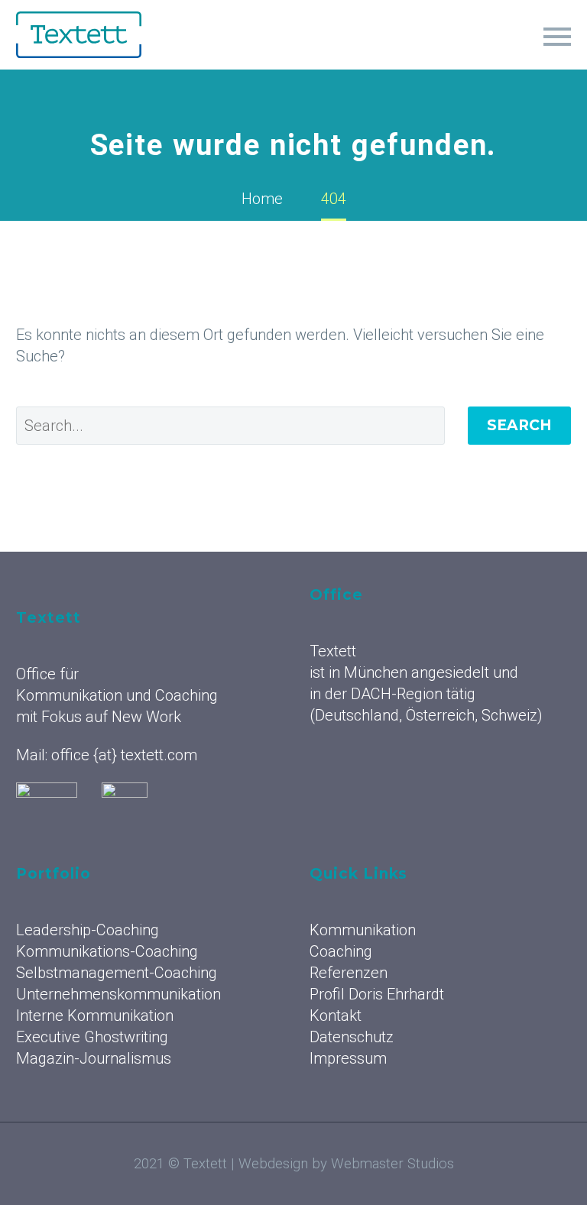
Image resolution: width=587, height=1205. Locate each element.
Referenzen (349, 973)
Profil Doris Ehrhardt (377, 994)
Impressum (348, 1058)
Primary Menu (557, 36)
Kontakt (336, 1015)
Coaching (341, 951)
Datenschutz (352, 1037)
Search (519, 425)
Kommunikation (363, 930)
